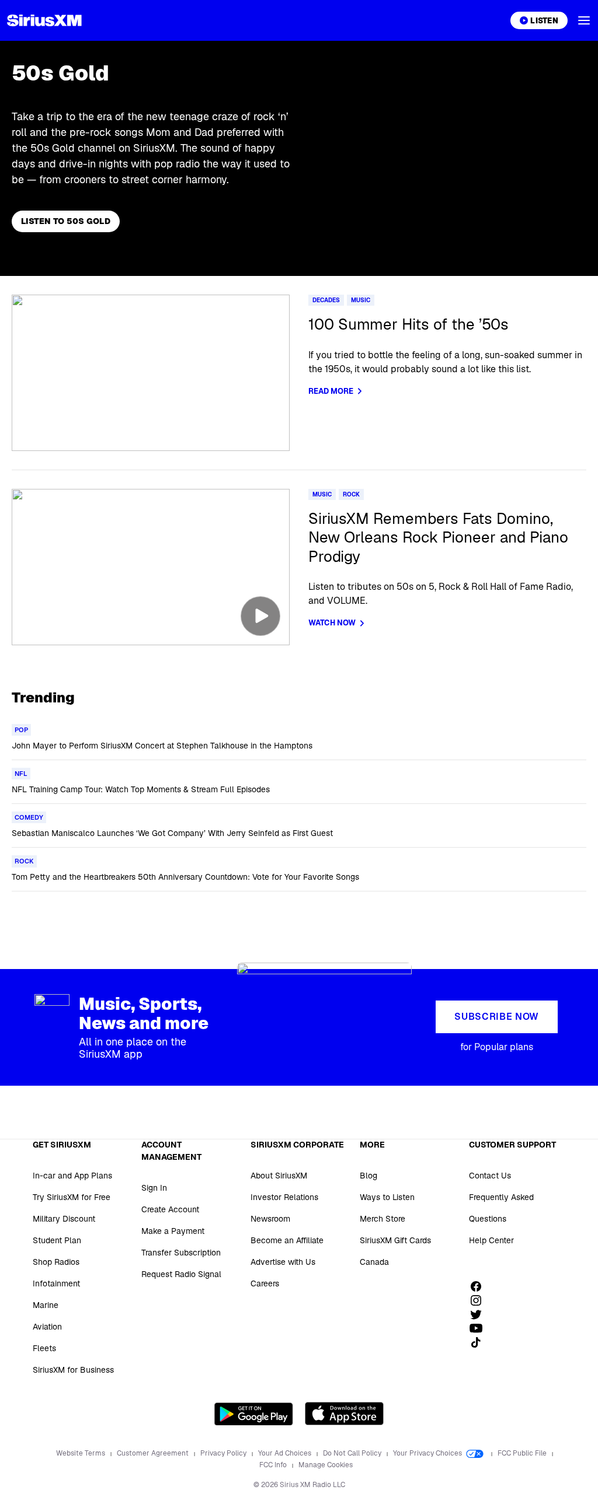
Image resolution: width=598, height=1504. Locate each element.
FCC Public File (523, 1453)
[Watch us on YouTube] (480, 1328)
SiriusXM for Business (73, 1370)
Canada (374, 1262)
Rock (351, 494)
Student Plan (57, 1240)
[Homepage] (44, 20)
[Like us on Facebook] (480, 1286)
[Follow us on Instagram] (480, 1300)
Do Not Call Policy (353, 1453)
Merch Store (382, 1218)
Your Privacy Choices (428, 1453)
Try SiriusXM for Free (71, 1197)
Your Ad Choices (285, 1453)
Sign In (154, 1188)
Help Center (491, 1240)
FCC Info (273, 1465)
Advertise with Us (283, 1262)
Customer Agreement (153, 1453)
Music (360, 300)
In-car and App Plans (72, 1175)
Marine (45, 1305)
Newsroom (270, 1218)
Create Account (170, 1209)
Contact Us (490, 1175)
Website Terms (81, 1453)
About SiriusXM (279, 1175)
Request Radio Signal (181, 1274)
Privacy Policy (224, 1453)
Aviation (47, 1326)
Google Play (253, 1413)
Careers (265, 1283)
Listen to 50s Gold (65, 221)
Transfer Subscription (181, 1252)
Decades (326, 300)
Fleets (44, 1348)
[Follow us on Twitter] (480, 1314)
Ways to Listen (387, 1197)
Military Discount (64, 1218)
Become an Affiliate (287, 1240)
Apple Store (344, 1413)
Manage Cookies (325, 1465)
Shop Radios (56, 1262)
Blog (368, 1175)
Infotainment (56, 1283)
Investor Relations (284, 1197)
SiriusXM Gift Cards (395, 1240)
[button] (584, 20)
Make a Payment (172, 1231)
